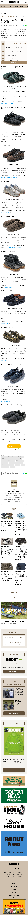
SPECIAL (15, 6)
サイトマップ (20, 876)
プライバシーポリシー (17, 874)
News (3, 6)
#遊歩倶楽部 (19, 637)
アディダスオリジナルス (6, 458)
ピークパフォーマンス (6, 464)
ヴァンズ (11, 462)
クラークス (4, 460)
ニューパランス (5, 462)
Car (19, 4)
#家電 (6, 637)
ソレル (16, 462)
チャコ (22, 464)
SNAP (21, 6)
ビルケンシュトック (20, 460)
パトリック (17, 464)
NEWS (7, 16)
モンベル (20, 462)
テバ (13, 464)
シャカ (7, 466)
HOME (2, 16)
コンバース (4, 456)
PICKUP (9, 6)
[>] (19, 449)
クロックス (15, 458)
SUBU (20, 458)
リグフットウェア (11, 460)
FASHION (10, 13)
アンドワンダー (21, 456)
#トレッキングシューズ (15, 642)
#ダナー (7, 642)
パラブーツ (13, 466)
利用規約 (8, 874)
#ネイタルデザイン (9, 644)
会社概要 (5, 872)
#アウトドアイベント (16, 640)
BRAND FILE (14, 895)
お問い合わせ (12, 872)
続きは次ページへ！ (14, 446)
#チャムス (11, 637)
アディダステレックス (12, 456)
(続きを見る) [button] (17, 501)
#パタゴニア (18, 644)
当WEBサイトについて (10, 876)
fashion (12, 16)
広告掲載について (21, 872)
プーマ (3, 466)
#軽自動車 (7, 640)
